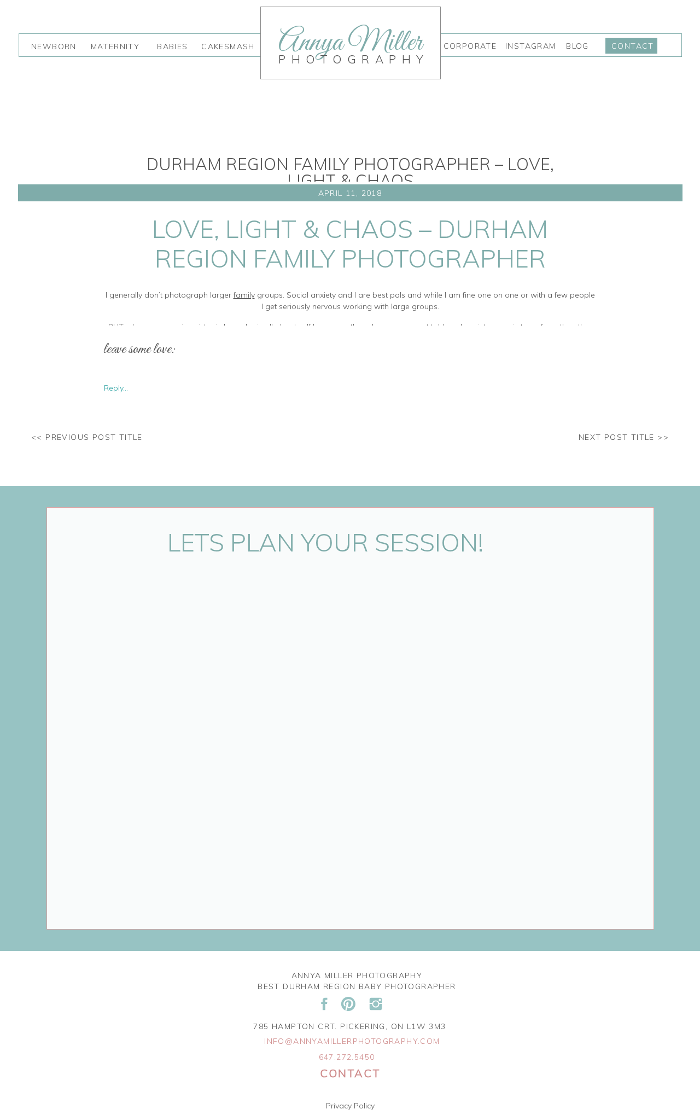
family (244, 295)
